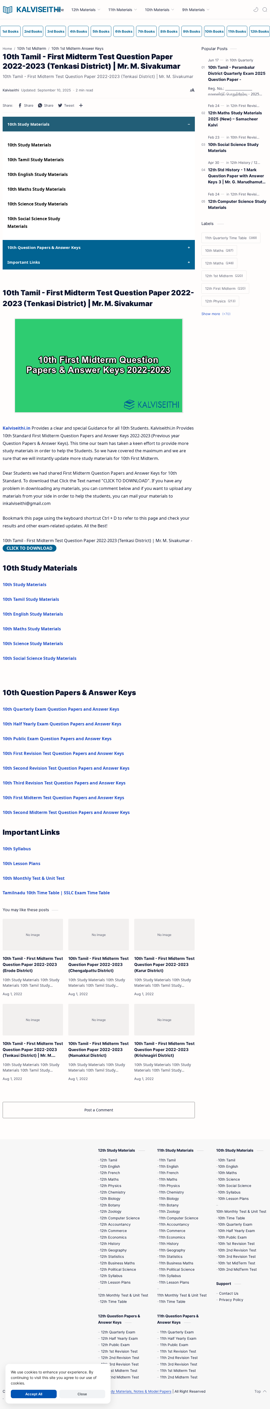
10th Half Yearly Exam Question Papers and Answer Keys (62, 724)
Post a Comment (98, 1109)
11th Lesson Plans (174, 1282)
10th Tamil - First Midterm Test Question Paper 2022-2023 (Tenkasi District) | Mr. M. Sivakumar (33, 1050)
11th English (169, 1166)
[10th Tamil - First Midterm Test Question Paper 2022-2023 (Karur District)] (164, 934)
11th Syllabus (170, 1276)
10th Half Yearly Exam (236, 1231)
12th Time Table (113, 1301)
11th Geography (172, 1250)
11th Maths (168, 1179)
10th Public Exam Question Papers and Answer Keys (57, 739)
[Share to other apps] (81, 105)
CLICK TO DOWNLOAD (29, 548)
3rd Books (55, 31)
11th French (169, 1173)
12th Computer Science (120, 1218)
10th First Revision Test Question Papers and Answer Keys (63, 753)
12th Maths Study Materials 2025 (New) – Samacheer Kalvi (235, 118)
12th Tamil (108, 1160)
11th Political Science (177, 1269)
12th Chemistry (113, 1192)
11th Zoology (169, 1211)
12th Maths (109, 1179)
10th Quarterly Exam (235, 1224)
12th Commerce (113, 1231)
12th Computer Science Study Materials (237, 204)
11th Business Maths (176, 1263)
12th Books (259, 31)
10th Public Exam (232, 1237)
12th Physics (110, 1186)
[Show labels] (217, 314)
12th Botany (110, 1205)
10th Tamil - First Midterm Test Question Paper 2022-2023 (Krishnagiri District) (164, 1049)
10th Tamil (226, 1160)
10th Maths (227, 1173)
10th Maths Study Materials (36, 189)
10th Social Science (234, 1186)
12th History (110, 1243)
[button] (256, 9)
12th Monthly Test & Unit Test (123, 1295)
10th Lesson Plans (21, 863)
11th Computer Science (178, 1218)
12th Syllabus (111, 1276)
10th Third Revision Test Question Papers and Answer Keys (64, 783)
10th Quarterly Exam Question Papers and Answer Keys (61, 709)
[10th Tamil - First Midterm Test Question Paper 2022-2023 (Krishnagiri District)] (164, 1019)
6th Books (123, 31)
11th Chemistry (171, 1192)
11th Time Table (172, 1301)
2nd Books (33, 31)
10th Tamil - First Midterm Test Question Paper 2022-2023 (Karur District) (164, 964)
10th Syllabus (17, 849)
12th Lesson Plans (115, 1282)
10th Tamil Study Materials (35, 160)
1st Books (10, 31)
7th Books (146, 31)
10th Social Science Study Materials (39, 658)
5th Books (101, 31)
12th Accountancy (115, 1224)
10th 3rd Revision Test (237, 1256)
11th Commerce (172, 1231)
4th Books (78, 31)
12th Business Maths (117, 1263)
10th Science (229, 1179)
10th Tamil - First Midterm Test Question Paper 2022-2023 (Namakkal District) (98, 1049)
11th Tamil (167, 1160)
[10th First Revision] (246, 137)
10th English (228, 1166)
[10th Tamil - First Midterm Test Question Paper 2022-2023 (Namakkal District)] (98, 1019)
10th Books (214, 31)
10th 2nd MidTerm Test (237, 1269)
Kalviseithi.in (17, 428)
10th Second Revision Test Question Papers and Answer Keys (66, 768)
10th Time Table (231, 1218)
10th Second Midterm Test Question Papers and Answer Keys (66, 812)
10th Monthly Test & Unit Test (34, 878)
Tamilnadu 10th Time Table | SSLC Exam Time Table (56, 893)
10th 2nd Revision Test (237, 1250)
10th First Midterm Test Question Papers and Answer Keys (63, 798)
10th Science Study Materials (37, 204)
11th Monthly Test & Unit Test (182, 1295)
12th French (110, 1173)
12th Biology (110, 1198)
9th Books (191, 31)
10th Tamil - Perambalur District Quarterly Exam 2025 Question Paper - (237, 73)
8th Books (168, 31)
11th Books (237, 31)
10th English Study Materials (37, 174)
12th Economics (113, 1237)
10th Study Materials (29, 145)
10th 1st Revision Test (236, 1243)
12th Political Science (118, 1269)
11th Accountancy (174, 1224)
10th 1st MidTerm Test (236, 1263)
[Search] (265, 9)
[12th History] (241, 162)
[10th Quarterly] (241, 60)
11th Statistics (170, 1256)
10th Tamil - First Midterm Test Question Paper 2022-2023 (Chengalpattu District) (98, 964)
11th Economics (172, 1237)
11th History (169, 1243)
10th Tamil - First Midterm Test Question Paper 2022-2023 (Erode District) (33, 964)
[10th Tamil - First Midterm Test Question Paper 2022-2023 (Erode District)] (33, 934)
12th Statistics (112, 1256)
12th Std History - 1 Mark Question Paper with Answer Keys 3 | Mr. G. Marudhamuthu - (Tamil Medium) (237, 176)
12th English (110, 1166)
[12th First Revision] (246, 106)
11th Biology (169, 1198)
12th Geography (113, 1250)
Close (82, 1394)
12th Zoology (111, 1211)
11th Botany (169, 1205)
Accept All (33, 1394)
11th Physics (169, 1186)
